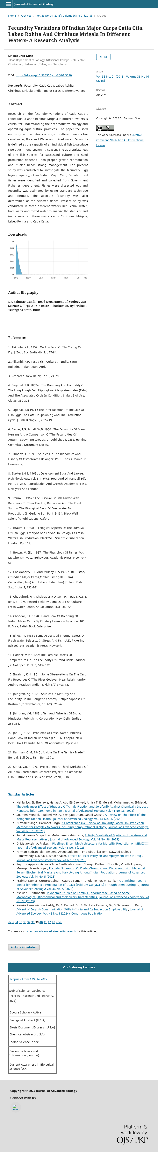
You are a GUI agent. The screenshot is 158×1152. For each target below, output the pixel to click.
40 (41, 922)
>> (60, 922)
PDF (105, 57)
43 (53, 922)
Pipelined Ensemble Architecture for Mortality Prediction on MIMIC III (100, 843)
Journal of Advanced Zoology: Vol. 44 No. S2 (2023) (51, 860)
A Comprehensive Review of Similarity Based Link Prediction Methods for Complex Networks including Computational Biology (80, 825)
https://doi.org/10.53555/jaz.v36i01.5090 (44, 75)
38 (33, 922)
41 (45, 922)
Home (12, 15)
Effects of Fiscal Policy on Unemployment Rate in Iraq (105, 856)
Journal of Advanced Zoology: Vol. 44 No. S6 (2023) (99, 811)
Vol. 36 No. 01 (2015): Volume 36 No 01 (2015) (64, 15)
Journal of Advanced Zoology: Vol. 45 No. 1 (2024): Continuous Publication (79, 911)
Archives (26, 15)
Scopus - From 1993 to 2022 (28, 979)
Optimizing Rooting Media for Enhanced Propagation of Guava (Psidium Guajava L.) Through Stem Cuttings (81, 883)
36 (24, 922)
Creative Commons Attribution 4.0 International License (120, 140)
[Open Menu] (8, 4)
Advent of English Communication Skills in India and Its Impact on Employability (72, 909)
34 (16, 922)
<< (10, 922)
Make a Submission (24, 947)
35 (20, 922)
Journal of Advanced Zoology (34, 4)
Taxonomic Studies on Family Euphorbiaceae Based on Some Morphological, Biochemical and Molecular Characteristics (73, 895)
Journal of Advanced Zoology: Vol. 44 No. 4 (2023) (52, 847)
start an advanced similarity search (51, 931)
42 (49, 922)
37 (28, 922)
